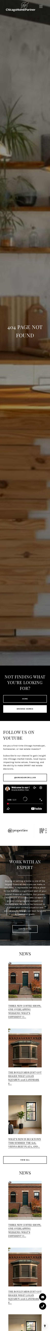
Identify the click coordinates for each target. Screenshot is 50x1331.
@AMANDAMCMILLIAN (25, 777)
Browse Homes (25, 709)
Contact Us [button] (25, 929)
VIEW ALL (25, 1160)
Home (25, 699)
